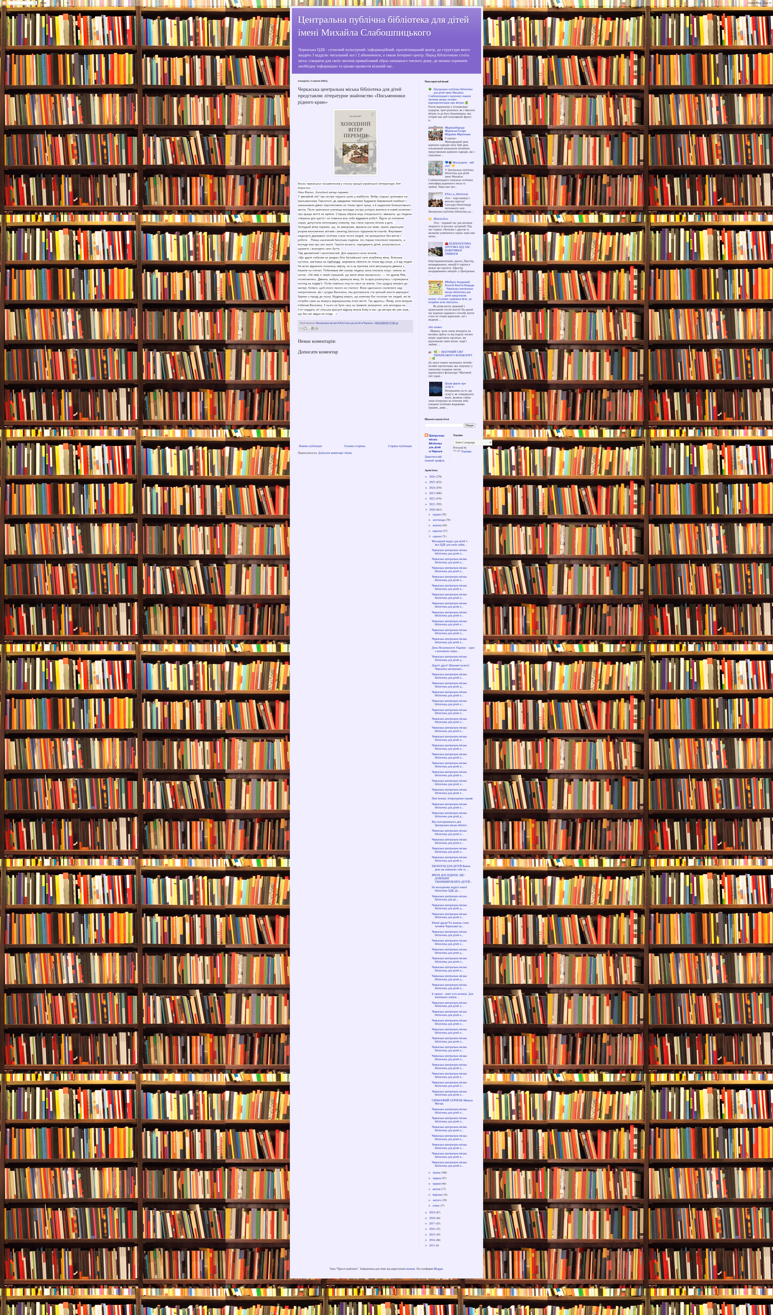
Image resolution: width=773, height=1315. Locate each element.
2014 (432, 1240)
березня (438, 1194)
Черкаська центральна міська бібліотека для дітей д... (449, 658)
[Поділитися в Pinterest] (317, 328)
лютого (437, 1200)
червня (437, 1178)
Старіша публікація (400, 446)
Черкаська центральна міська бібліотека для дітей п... (449, 551)
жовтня (437, 525)
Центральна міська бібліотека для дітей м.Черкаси (436, 443)
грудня (437, 514)
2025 (432, 482)
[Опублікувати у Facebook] (313, 328)
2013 (432, 1245)
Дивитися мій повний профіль (434, 458)
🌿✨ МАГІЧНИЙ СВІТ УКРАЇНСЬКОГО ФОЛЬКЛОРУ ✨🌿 (450, 355)
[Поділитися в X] (309, 328)
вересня (438, 531)
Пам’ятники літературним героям (452, 798)
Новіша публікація (310, 446)
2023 (432, 493)
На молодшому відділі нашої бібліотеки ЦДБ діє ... (449, 888)
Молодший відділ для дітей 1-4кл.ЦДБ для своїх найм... (450, 542)
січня (436, 1205)
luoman (410, 1269)
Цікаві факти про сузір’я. (455, 385)
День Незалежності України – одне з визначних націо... (453, 649)
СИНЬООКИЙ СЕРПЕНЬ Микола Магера (452, 1101)
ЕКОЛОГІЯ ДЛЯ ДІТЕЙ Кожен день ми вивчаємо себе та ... (451, 867)
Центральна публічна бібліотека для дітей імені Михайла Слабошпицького (383, 25)
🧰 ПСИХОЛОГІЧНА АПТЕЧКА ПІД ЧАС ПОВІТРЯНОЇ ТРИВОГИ (458, 248)
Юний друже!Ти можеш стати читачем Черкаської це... (450, 924)
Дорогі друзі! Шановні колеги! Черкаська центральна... (451, 667)
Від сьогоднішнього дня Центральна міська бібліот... (450, 823)
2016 (432, 1229)
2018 (432, 1218)
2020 (432, 509)
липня (437, 1172)
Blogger (438, 1269)
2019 (432, 1212)
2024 (432, 487)
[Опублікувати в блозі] (305, 328)
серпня (437, 536)
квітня (437, 1189)
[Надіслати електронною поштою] (301, 328)
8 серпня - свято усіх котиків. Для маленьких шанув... (452, 995)
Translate (466, 451)
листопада (439, 520)
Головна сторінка (354, 446)
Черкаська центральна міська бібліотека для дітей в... (449, 1013)
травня (437, 1183)
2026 (432, 476)
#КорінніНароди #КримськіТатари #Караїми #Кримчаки (458, 131)
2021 (432, 504)
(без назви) (435, 327)
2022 (432, 498)
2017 (432, 1223)
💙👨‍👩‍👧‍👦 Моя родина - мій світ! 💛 (459, 164)
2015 (432, 1234)
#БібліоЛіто (441, 219)
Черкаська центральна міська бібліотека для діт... (449, 897)
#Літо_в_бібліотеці (456, 194)
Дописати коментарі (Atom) (335, 453)
